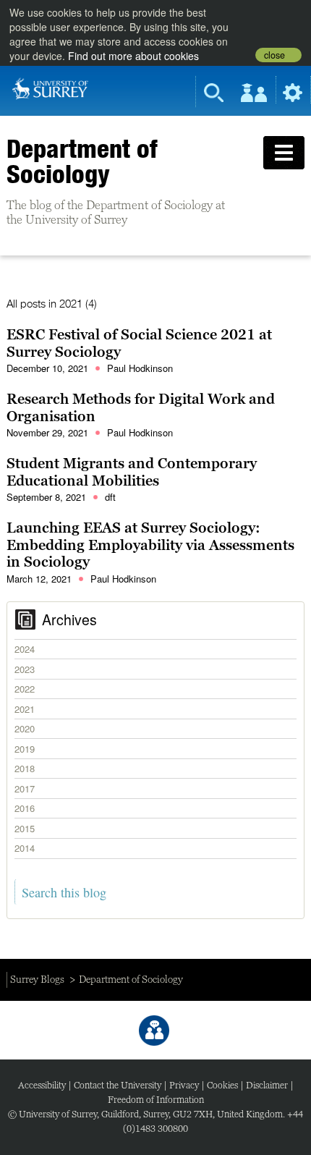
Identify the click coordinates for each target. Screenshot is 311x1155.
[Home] (50, 87)
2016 (24, 808)
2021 (24, 709)
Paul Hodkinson (140, 368)
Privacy (184, 1085)
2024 (24, 649)
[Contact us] (154, 1030)
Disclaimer (267, 1085)
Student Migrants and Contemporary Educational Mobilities (132, 471)
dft (110, 497)
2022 (24, 688)
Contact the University (117, 1085)
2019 (24, 749)
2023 (24, 669)
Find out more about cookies (133, 55)
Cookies (222, 1085)
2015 (24, 828)
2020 (24, 728)
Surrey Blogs (37, 979)
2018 (24, 768)
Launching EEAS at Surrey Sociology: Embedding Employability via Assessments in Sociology (150, 545)
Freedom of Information (156, 1099)
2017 (24, 788)
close (274, 55)
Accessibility (42, 1085)
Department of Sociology (82, 161)
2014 (24, 848)
